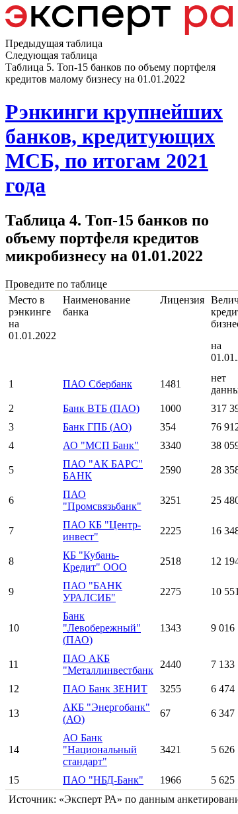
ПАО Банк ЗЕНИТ (105, 688)
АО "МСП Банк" (101, 445)
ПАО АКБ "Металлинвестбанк (108, 664)
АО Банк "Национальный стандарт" (100, 749)
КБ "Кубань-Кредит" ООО (95, 561)
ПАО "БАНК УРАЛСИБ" (92, 591)
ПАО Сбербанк (97, 383)
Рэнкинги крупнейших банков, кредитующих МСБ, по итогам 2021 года (114, 148)
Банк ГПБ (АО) (97, 426)
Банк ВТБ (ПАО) (101, 408)
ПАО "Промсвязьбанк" (102, 500)
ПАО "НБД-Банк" (103, 780)
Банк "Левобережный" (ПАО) (102, 627)
